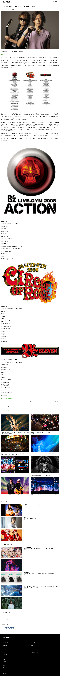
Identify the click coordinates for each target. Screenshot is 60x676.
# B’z (2, 408)
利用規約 (32, 650)
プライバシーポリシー (35, 652)
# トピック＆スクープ (5, 410)
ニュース (4, 647)
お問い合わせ (33, 647)
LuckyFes (4, 661)
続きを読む (57, 401)
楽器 (4, 659)
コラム (4, 656)
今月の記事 (5, 645)
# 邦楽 (2, 412)
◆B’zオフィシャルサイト (6, 398)
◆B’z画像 (3, 54)
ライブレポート (5, 654)
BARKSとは (33, 645)
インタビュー (5, 652)
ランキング (5, 650)
